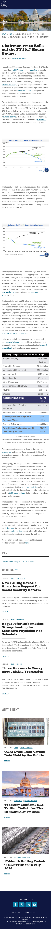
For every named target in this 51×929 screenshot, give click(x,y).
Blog (15, 857)
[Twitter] (22, 904)
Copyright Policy (31, 913)
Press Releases (18, 801)
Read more (5, 694)
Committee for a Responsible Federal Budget (4, 4)
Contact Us (15, 913)
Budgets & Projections (26, 748)
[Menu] (47, 4)
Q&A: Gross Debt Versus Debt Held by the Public (24, 753)
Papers (16, 748)
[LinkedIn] (28, 904)
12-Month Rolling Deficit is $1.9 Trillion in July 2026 (24, 865)
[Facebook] (15, 904)
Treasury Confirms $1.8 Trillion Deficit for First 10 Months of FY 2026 (24, 808)
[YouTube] (34, 904)
